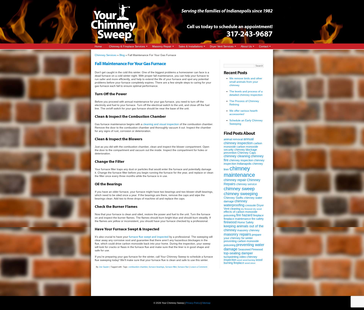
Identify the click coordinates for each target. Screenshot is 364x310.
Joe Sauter (104, 267)
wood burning (249, 260)
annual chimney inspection (239, 141)
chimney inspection (241, 160)
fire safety (258, 218)
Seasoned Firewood (250, 249)
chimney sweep (239, 188)
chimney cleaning (237, 156)
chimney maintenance (239, 171)
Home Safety (245, 222)
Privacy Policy (193, 303)
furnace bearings (156, 267)
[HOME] (113, 40)
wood (239, 260)
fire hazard (244, 215)
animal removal (233, 139)
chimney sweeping (241, 193)
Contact (263, 46)
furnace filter (171, 267)
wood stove (250, 263)
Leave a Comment (198, 267)
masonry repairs (237, 234)
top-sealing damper (238, 253)
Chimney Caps (246, 152)
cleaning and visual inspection (161, 124)
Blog (122, 55)
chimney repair (235, 180)
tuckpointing (231, 256)
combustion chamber (138, 267)
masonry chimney (248, 230)
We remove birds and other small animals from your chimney (245, 82)
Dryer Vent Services (222, 46)
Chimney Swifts (233, 197)
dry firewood (246, 209)
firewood (230, 222)
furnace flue (183, 267)
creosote (250, 205)
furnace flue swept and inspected (149, 236)
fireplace (258, 215)
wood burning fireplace (243, 261)
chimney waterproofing (235, 203)
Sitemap (206, 303)
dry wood (257, 209)
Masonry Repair (161, 46)
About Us (246, 46)
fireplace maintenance (237, 218)
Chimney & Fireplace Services (127, 46)
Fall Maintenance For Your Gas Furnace (130, 63)
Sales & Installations (191, 46)
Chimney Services (105, 55)
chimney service (246, 184)
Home (98, 46)
